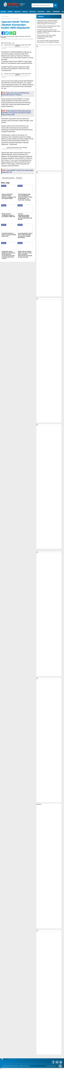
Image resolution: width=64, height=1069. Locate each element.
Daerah (3, 11)
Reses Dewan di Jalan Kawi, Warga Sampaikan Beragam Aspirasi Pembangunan (46, 37)
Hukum (25, 11)
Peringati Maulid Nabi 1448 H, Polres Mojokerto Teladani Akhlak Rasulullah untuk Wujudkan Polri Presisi (48, 31)
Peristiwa (41, 11)
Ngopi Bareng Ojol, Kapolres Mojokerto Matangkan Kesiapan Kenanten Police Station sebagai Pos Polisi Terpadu (47, 22)
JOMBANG (56, 11)
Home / (3, 16)
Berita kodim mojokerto (8, 178)
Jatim (48, 11)
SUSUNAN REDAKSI (51, 1066)
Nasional (17, 11)
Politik (10, 11)
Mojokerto (19, 178)
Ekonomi (33, 11)
